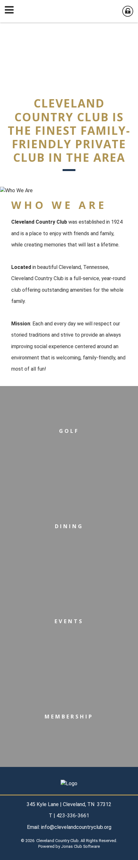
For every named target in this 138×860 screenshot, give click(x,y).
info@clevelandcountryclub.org (76, 827)
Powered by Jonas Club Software (69, 846)
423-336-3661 (72, 816)
